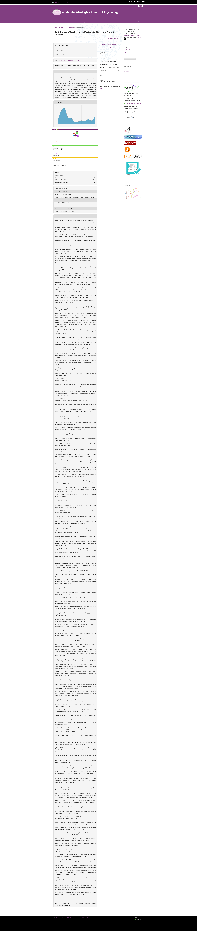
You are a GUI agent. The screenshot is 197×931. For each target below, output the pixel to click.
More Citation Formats (106, 70)
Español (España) (128, 49)
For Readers (126, 69)
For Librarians (127, 73)
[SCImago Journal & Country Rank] (133, 103)
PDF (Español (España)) (113, 38)
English (126, 52)
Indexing (82, 22)
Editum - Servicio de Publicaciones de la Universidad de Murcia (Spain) (73, 918)
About (100, 22)
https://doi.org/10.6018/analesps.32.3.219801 (68, 60)
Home (56, 27)
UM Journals (132, 1)
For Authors (126, 71)
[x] (125, 39)
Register (138, 1)
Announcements (91, 22)
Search (141, 22)
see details (75, 168)
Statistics (75, 22)
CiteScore (134, 112)
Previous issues (67, 22)
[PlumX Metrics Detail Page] (75, 135)
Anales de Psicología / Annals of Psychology (90, 12)
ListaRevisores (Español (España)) (110, 47)
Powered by (129, 117)
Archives (61, 27)
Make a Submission (130, 58)
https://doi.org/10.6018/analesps (132, 35)
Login (143, 1)
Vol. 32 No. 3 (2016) (69, 27)
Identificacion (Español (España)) (110, 44)
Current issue (56, 22)
